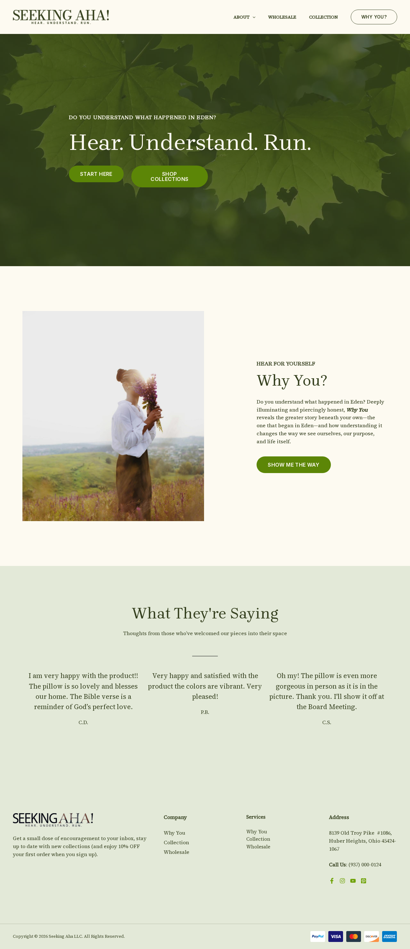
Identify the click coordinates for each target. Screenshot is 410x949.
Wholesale (282, 17)
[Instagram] (342, 881)
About (242, 17)
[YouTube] (353, 881)
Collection (323, 17)
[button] (252, 17)
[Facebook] (332, 881)
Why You (174, 832)
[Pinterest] (363, 881)
